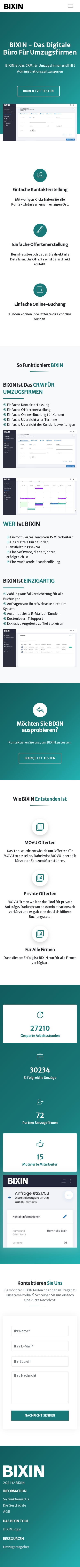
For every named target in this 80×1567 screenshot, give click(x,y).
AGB (6, 1511)
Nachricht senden (40, 1415)
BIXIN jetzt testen (38, 91)
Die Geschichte (14, 1505)
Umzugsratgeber (16, 1547)
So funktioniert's (16, 1499)
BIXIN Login (12, 1529)
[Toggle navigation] (70, 6)
